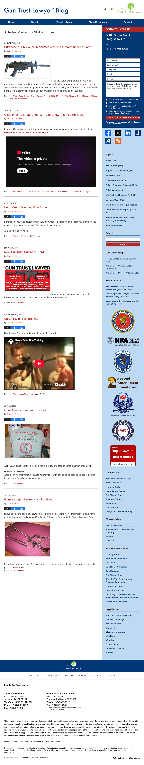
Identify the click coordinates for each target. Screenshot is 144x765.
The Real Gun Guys (115, 619)
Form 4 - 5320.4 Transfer (54, 96)
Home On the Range (115, 491)
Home (11, 22)
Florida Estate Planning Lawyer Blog (121, 260)
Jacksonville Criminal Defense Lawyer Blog (120, 267)
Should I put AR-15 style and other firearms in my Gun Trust (122, 295)
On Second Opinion (115, 648)
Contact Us (82, 676)
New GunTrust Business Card (24, 252)
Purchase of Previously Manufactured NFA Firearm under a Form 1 (49, 47)
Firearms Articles (20, 191)
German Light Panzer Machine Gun (28, 499)
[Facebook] (108, 133)
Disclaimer (68, 676)
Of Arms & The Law (115, 590)
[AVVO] (108, 141)
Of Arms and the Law (116, 632)
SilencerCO (111, 541)
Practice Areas (64, 22)
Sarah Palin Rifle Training (21, 318)
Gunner (109, 536)
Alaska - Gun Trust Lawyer (24, 394)
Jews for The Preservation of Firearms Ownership (119, 580)
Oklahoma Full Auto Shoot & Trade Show (26, 132)
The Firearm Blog (114, 495)
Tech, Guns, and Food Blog (119, 511)
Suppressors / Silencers (119, 170)
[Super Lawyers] (123, 455)
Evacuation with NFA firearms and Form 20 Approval (122, 302)
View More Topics (114, 225)
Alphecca (110, 652)
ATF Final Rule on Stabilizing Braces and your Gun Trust (119, 288)
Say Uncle (110, 628)
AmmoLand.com (113, 483)
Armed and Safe (113, 623)
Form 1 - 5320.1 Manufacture (31, 96)
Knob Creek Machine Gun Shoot (26, 207)
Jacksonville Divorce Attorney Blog (122, 273)
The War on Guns (114, 586)
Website (35, 22)
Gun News (32, 191)
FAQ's (15, 96)
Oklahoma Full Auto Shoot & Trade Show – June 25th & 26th (44, 114)
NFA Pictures (70, 96)
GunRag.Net (111, 563)
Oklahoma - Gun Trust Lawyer (77, 191)
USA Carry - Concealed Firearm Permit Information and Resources (122, 596)
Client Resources (97, 22)
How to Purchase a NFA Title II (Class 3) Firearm (120, 219)
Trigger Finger (112, 644)
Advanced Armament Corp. (118, 478)
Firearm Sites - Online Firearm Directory (120, 531)
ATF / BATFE (114, 165)
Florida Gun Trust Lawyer (16, 685)
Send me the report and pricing (123, 117)
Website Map (97, 676)
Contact (129, 22)
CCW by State (112, 554)
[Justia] (138, 133)
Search (123, 244)
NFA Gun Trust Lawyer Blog (36, 10)
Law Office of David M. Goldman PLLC (35, 758)
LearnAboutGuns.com (116, 601)
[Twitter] (118, 133)
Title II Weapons (20, 99)
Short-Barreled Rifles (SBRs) (121, 205)
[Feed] (118, 141)
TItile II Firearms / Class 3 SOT (122, 185)
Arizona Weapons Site (116, 558)
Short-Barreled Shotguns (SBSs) (121, 211)
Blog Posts (111, 676)
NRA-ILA (110, 640)
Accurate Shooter (114, 499)
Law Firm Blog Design (126, 758)
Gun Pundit (111, 503)
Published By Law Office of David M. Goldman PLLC (121, 9)
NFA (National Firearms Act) (121, 195)
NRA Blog (110, 636)
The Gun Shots (113, 487)
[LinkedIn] (128, 133)
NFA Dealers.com (114, 525)
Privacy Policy (54, 676)
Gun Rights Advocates (116, 567)
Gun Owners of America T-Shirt (25, 410)
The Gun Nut (112, 507)
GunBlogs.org (112, 571)
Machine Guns (43, 191)
